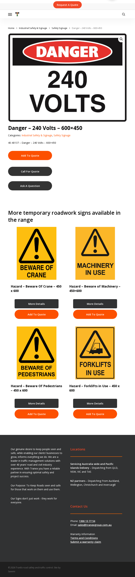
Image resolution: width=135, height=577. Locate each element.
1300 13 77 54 (87, 521)
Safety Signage (59, 28)
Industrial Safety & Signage (33, 28)
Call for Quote (30, 171)
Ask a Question (30, 186)
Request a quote (67, 5)
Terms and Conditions (84, 538)
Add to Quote (30, 155)
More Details (36, 304)
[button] (10, 14)
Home (11, 28)
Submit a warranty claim (85, 542)
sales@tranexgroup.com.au (95, 525)
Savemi (11, 571)
